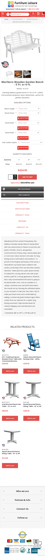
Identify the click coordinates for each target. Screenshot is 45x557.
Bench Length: (9, 109)
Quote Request (38, 14)
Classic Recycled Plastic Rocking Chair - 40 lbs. (32, 358)
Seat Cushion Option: (9, 142)
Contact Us (22, 227)
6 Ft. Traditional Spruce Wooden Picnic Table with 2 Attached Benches (11, 359)
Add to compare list (24, 195)
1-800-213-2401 (33, 9)
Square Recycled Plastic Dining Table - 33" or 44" (11, 452)
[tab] (22, 203)
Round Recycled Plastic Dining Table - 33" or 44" (32, 405)
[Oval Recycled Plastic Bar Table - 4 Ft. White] (12, 389)
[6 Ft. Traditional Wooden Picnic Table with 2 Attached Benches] (12, 342)
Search (8, 14)
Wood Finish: (9, 123)
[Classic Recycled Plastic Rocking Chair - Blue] (33, 342)
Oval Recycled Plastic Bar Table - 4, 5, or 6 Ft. (11, 405)
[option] (9, 74)
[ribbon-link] (3, 350)
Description (23, 203)
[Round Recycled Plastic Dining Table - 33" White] (33, 389)
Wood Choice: (9, 113)
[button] (37, 547)
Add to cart (27, 177)
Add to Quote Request (24, 189)
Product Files (23, 215)
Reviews (22, 221)
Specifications (22, 209)
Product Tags (22, 233)
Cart (43, 13)
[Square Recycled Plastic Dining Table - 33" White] (12, 436)
